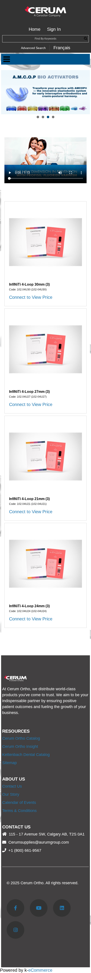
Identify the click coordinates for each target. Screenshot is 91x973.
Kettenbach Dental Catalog (26, 754)
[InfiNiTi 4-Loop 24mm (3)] (45, 563)
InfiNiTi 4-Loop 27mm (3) (29, 391)
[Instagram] (15, 930)
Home (34, 29)
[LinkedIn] (62, 908)
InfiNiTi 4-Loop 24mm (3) (29, 606)
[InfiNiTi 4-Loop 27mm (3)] (45, 349)
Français (61, 47)
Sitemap (9, 763)
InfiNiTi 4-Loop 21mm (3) (29, 499)
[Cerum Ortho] (45, 11)
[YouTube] (38, 908)
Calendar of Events (19, 802)
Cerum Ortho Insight (20, 746)
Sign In (54, 29)
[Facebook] (15, 908)
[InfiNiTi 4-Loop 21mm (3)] (45, 456)
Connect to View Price (30, 297)
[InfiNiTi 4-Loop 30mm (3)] (45, 242)
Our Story (10, 794)
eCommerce (40, 970)
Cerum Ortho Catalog (21, 738)
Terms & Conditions (19, 810)
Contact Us (12, 786)
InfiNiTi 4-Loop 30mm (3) (29, 284)
